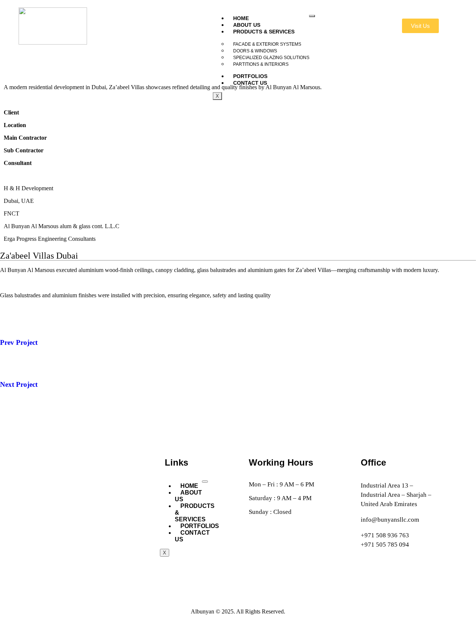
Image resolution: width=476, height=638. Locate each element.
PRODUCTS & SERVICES (264, 32)
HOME (241, 18)
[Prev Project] (9, 320)
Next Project (19, 384)
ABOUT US (246, 25)
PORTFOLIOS (199, 526)
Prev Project (19, 342)
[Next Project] (9, 362)
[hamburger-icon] (205, 481)
